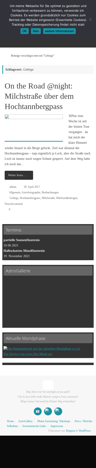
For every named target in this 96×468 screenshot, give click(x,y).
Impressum (57, 426)
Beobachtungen (50, 192)
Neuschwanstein (14, 203)
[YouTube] (38, 411)
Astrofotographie (30, 192)
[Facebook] (48, 411)
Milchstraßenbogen (66, 198)
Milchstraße (48, 198)
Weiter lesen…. (17, 175)
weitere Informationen (59, 31)
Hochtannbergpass (30, 198)
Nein (36, 31)
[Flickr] (58, 411)
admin (13, 186)
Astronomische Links (34, 426)
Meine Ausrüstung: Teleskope (53, 421)
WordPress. (85, 430)
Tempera (70, 430)
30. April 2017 (32, 186)
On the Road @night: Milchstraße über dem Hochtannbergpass (39, 96)
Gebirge (14, 198)
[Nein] (90, 19)
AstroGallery (25, 421)
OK (24, 31)
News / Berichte (83, 421)
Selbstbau (12, 426)
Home (10, 421)
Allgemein (14, 192)
